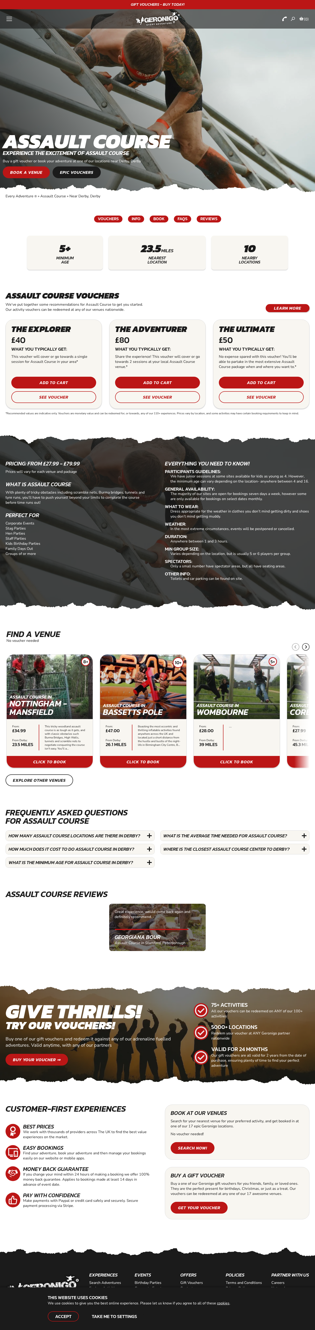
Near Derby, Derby (84, 196)
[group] (49, 711)
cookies (223, 1303)
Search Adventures (105, 1282)
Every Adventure (21, 196)
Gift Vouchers (191, 1282)
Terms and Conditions (244, 1282)
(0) (306, 19)
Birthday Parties (148, 1282)
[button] (305, 647)
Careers (278, 1282)
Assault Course (53, 196)
